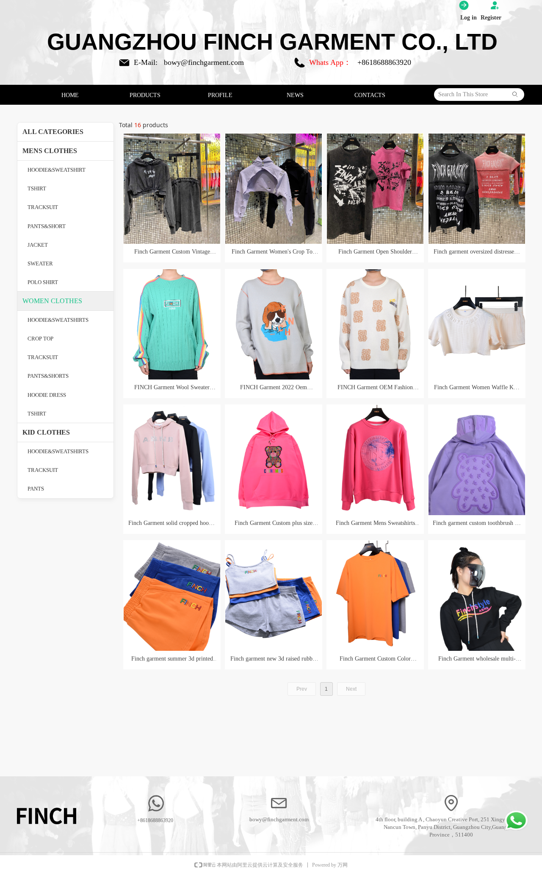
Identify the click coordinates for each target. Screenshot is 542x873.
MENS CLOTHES (49, 150)
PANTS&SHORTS (48, 376)
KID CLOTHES (46, 432)
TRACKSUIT (43, 207)
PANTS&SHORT (47, 226)
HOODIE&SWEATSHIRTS (58, 320)
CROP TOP (40, 338)
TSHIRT (37, 188)
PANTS (36, 488)
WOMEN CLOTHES (52, 300)
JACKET (38, 245)
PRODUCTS (145, 95)
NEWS (295, 95)
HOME (70, 95)
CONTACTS (369, 95)
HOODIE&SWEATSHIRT (57, 170)
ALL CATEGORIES (52, 131)
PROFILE (220, 95)
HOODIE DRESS (47, 395)
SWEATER (40, 263)
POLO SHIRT (43, 282)
